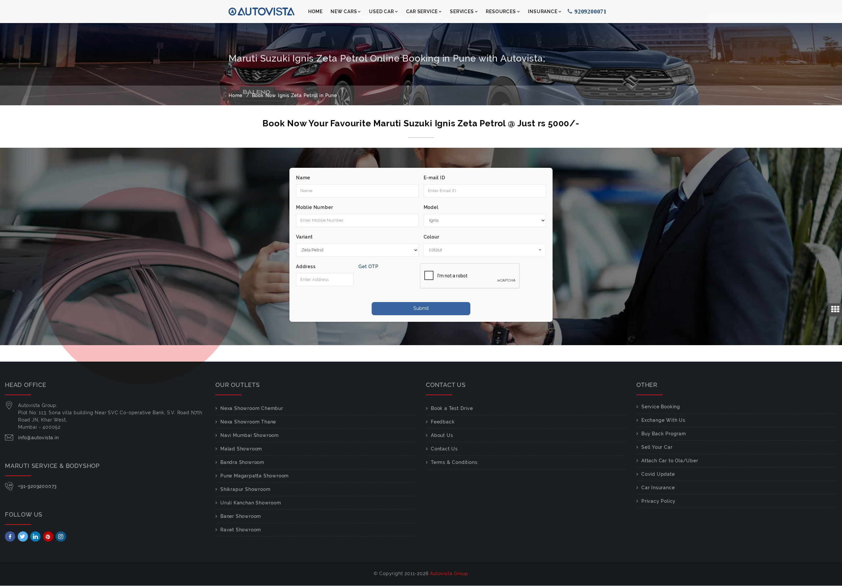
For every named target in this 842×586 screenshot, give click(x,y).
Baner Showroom (240, 516)
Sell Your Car (656, 447)
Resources (501, 11)
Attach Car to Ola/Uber (669, 460)
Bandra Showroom (242, 462)
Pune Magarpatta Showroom (254, 475)
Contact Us (444, 448)
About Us (442, 435)
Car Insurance (658, 487)
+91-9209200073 (37, 486)
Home (315, 11)
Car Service (422, 11)
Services (462, 11)
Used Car (381, 11)
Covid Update (658, 474)
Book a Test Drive (452, 408)
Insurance (542, 11)
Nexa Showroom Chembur (251, 408)
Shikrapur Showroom (245, 489)
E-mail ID (434, 177)
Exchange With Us (663, 420)
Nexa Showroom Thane (248, 421)
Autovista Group (449, 573)
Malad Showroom (241, 448)
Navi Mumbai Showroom (249, 435)
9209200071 (589, 11)
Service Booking (660, 406)
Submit (421, 308)
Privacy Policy (658, 501)
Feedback (443, 421)
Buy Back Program (663, 433)
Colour (432, 237)
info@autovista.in (38, 437)
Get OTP (369, 266)
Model (431, 207)
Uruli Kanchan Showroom (250, 502)
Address (306, 266)
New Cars (344, 11)
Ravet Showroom (240, 529)
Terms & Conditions (454, 462)
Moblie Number (314, 207)
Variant (304, 237)
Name (303, 177)
